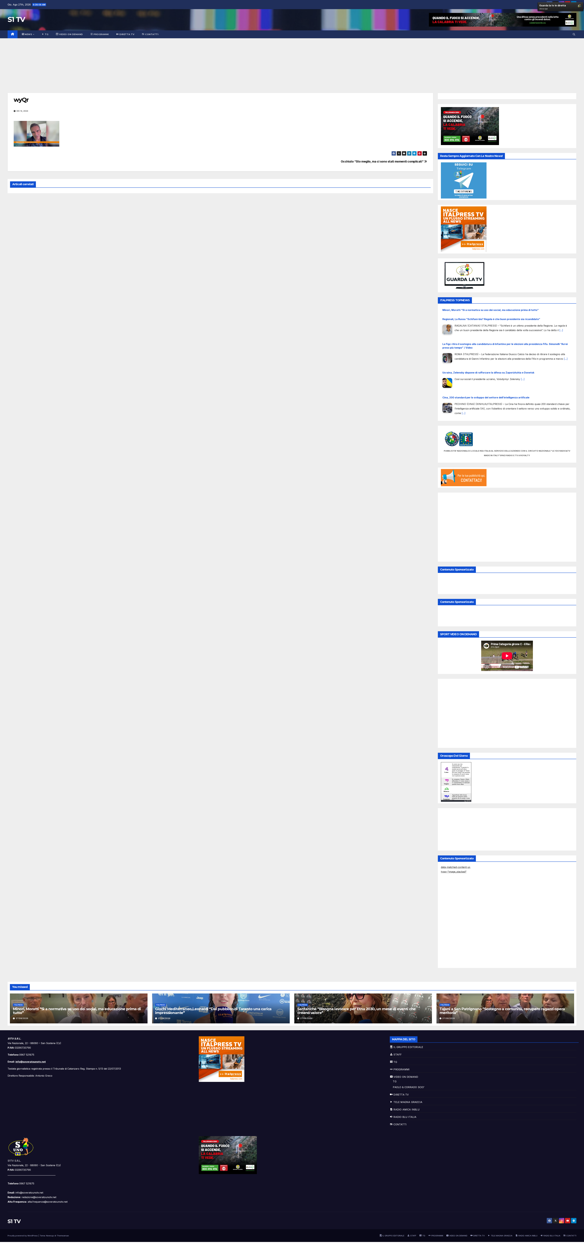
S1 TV (16, 19)
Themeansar (63, 1235)
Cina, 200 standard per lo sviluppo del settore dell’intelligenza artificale (485, 334)
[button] (574, 34)
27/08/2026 (22, 1018)
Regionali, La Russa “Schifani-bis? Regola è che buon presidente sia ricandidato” (491, 369)
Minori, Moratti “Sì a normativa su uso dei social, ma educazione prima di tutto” (490, 360)
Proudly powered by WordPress (23, 1235)
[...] (523, 316)
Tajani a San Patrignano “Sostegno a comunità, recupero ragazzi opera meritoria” (502, 1011)
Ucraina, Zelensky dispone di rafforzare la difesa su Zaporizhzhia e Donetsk (488, 310)
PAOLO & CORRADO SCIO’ (408, 1087)
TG (394, 1081)
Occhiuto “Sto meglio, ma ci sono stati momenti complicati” (382, 161)
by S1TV (467, 801)
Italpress (18, 1005)
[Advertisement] (292, 61)
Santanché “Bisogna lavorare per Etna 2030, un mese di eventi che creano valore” (356, 1011)
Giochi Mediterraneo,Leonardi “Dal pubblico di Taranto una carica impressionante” (213, 1011)
